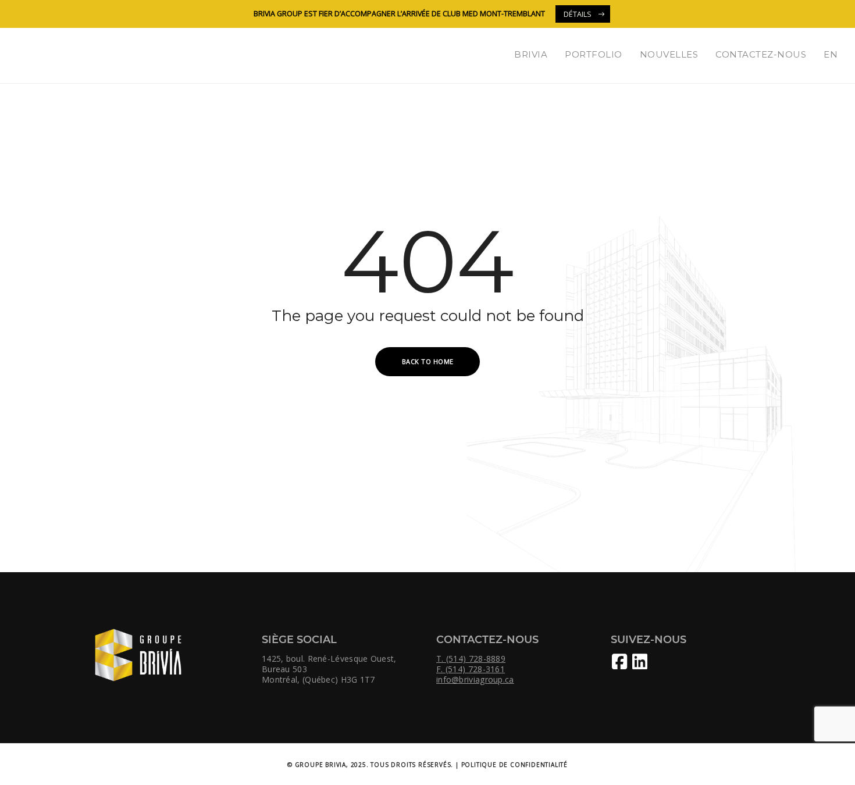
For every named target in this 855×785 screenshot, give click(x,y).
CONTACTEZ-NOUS (760, 54)
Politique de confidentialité (514, 765)
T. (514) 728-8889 (470, 659)
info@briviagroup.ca (475, 680)
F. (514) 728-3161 (470, 669)
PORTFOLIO (593, 54)
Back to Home (428, 361)
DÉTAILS (578, 14)
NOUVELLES (669, 54)
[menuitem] (830, 54)
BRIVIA (530, 54)
